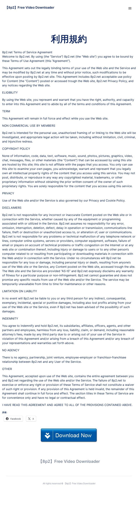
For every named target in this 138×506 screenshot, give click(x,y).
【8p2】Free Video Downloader (29, 7)
